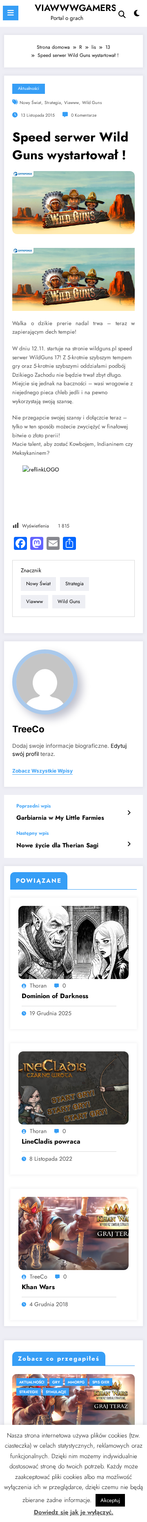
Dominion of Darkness (55, 996)
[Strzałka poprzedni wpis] (129, 813)
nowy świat (30, 103)
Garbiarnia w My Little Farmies (60, 818)
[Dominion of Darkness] (73, 942)
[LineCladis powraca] (73, 1087)
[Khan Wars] (73, 1233)
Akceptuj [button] (110, 1500)
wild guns (92, 103)
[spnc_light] (137, 15)
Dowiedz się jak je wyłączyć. (74, 1512)
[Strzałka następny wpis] (129, 844)
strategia (53, 103)
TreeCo (28, 728)
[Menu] (10, 13)
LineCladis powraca (51, 1141)
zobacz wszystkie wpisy (42, 771)
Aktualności (28, 88)
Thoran (38, 985)
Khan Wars (38, 1287)
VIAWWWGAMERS (76, 7)
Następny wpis (32, 833)
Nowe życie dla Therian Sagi (57, 845)
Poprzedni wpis (33, 806)
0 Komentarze (83, 115)
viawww (71, 103)
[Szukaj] (122, 14)
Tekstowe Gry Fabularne (71, 1382)
